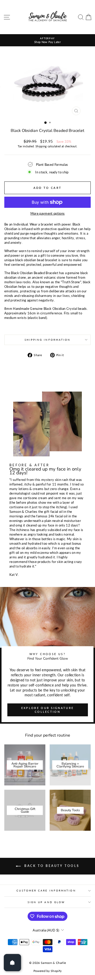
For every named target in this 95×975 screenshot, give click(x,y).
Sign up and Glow (46, 902)
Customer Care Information (46, 890)
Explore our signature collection (47, 710)
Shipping (41, 146)
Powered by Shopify (47, 971)
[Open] (12, 962)
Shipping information (48, 339)
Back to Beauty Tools (51, 866)
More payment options (47, 213)
